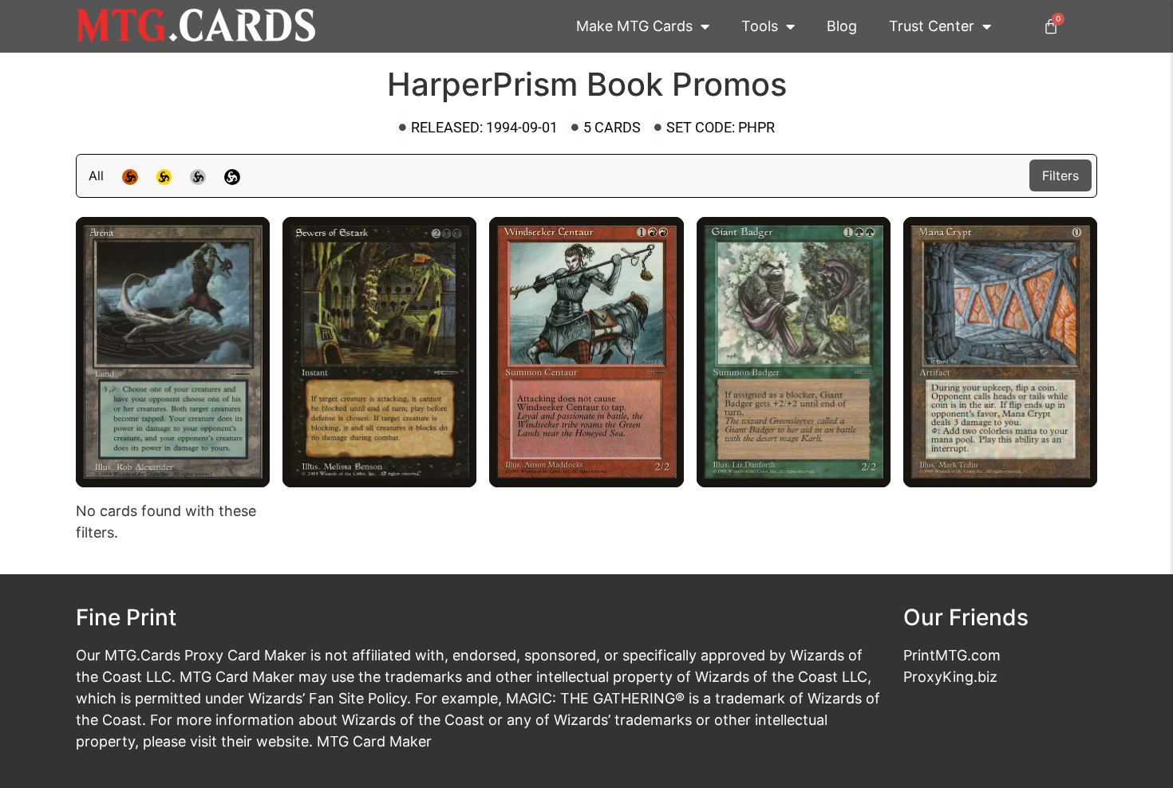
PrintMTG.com (952, 655)
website (282, 741)
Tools (759, 26)
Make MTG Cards (634, 26)
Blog (842, 26)
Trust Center (931, 26)
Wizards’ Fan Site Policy (327, 698)
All (96, 175)
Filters (1060, 175)
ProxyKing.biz (950, 676)
